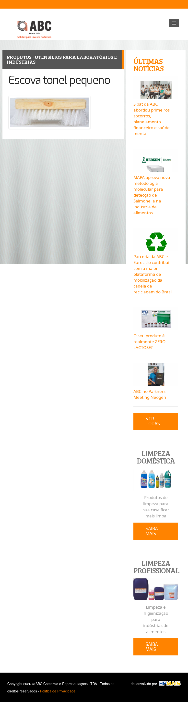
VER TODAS (153, 421)
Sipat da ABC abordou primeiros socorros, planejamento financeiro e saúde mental (151, 118)
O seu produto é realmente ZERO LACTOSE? (149, 341)
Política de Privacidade (57, 691)
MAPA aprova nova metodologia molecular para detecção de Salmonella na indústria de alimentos (151, 195)
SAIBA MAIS (152, 531)
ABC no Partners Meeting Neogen (149, 394)
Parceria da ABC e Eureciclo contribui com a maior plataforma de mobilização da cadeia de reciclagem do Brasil (152, 274)
